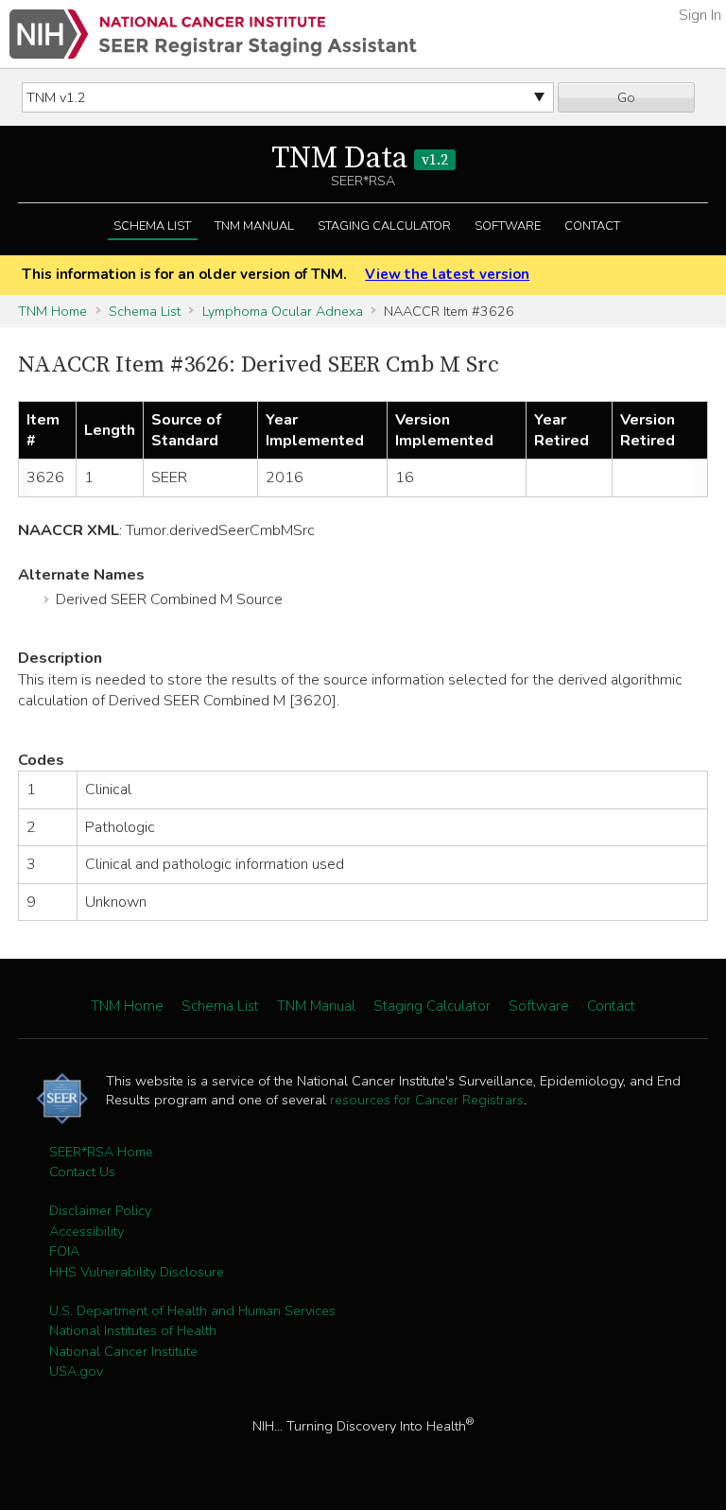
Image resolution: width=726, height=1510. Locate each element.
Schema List (152, 225)
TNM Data (359, 159)
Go (626, 97)
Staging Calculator (384, 225)
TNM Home (52, 311)
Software (508, 225)
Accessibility (86, 1231)
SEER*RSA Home (101, 1151)
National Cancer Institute (123, 1351)
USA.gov (76, 1371)
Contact (592, 225)
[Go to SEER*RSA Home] (213, 34)
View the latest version (447, 274)
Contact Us (82, 1171)
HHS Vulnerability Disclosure (136, 1271)
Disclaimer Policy (100, 1210)
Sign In (700, 15)
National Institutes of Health (132, 1330)
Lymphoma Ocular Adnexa (282, 311)
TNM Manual (254, 225)
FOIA (64, 1250)
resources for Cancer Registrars (427, 1099)
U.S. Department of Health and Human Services (192, 1310)
